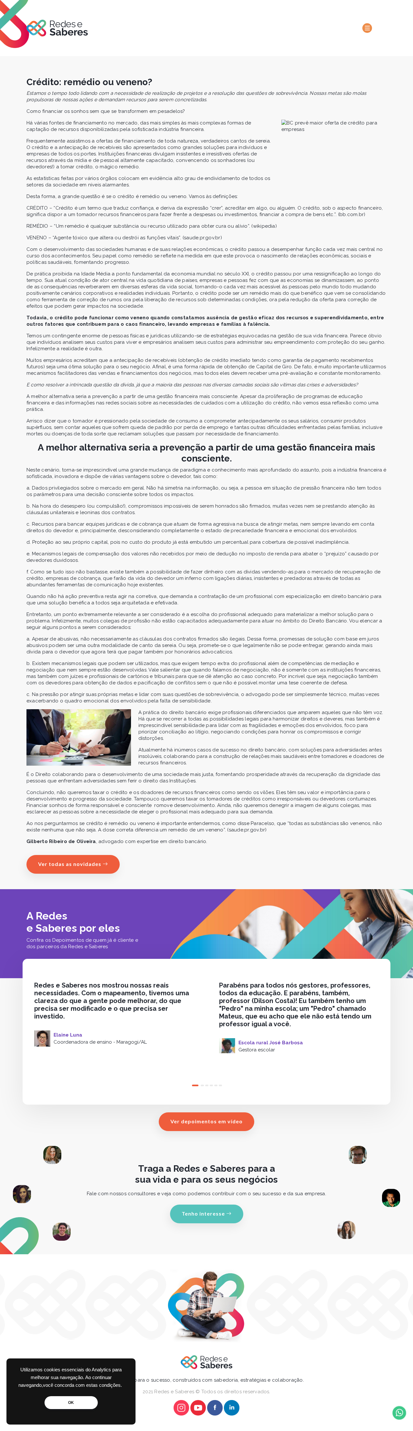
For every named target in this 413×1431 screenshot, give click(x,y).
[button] (192, 1085)
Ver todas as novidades (70, 864)
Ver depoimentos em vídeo (206, 1121)
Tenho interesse (204, 1213)
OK (71, 1402)
